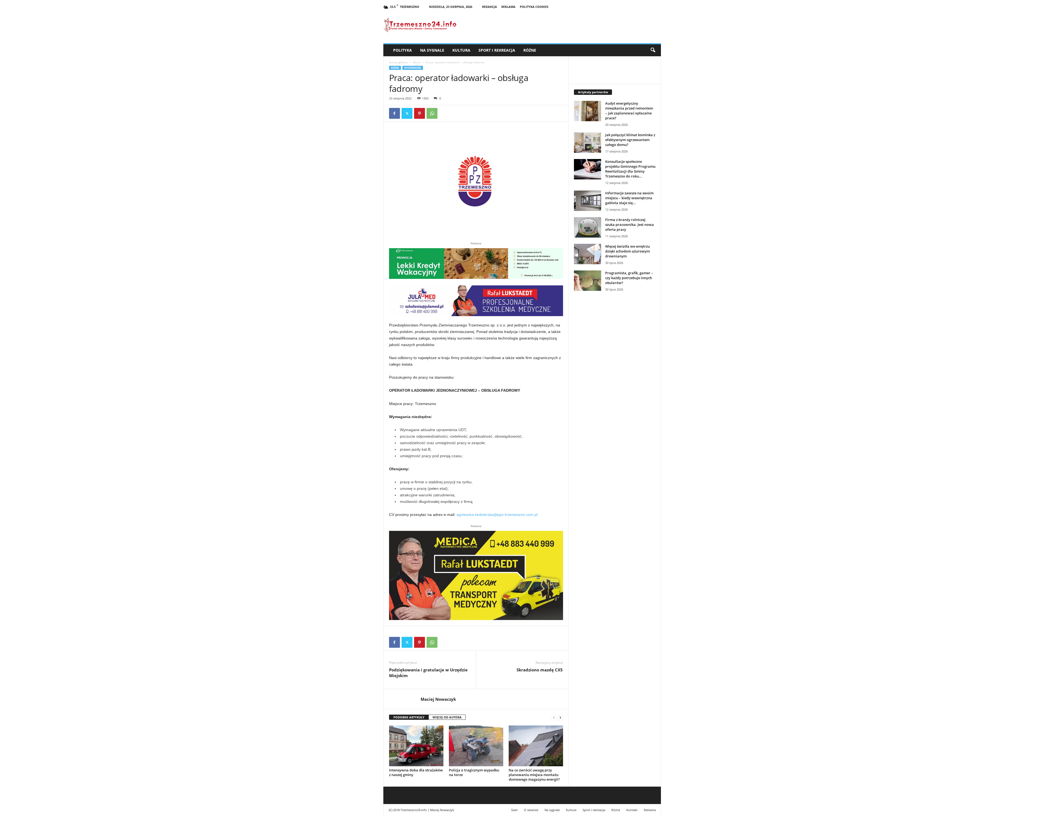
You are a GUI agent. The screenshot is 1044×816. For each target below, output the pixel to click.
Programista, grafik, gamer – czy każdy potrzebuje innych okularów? (629, 277)
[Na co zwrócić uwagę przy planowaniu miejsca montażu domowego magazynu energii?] (536, 745)
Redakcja (489, 7)
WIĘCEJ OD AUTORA (447, 717)
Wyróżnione (412, 68)
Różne (529, 50)
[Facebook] (394, 113)
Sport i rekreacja (496, 50)
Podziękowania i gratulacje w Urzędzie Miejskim (428, 672)
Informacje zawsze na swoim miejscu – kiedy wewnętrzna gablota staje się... (629, 198)
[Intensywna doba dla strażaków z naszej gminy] (416, 745)
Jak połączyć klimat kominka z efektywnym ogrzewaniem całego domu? (630, 139)
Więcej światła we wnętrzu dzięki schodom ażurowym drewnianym (627, 251)
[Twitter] (407, 113)
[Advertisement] (614, 389)
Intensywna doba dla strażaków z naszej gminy (416, 772)
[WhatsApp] (432, 113)
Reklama (508, 7)
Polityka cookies (534, 7)
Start (514, 810)
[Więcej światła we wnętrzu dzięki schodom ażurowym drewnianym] (587, 254)
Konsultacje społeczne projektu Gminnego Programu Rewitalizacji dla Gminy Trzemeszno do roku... (630, 169)
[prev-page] (554, 717)
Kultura (461, 50)
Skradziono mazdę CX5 (540, 669)
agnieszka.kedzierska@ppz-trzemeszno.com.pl (496, 514)
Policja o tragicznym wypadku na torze (474, 772)
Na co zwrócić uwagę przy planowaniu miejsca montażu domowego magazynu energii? (534, 775)
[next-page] (560, 717)
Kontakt (632, 810)
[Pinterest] (419, 113)
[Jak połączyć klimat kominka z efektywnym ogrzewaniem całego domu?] (587, 142)
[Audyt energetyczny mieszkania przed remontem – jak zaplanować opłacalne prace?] (587, 111)
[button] (653, 50)
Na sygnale (432, 50)
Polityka (402, 50)
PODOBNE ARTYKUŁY (408, 717)
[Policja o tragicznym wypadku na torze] (476, 745)
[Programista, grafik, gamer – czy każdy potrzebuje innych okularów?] (587, 280)
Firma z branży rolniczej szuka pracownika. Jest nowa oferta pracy (629, 224)
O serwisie (531, 810)
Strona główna (398, 62)
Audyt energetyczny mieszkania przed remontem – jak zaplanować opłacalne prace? (629, 110)
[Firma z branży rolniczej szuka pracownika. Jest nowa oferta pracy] (587, 227)
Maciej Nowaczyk (438, 699)
